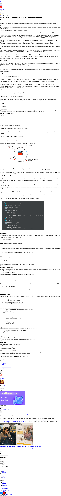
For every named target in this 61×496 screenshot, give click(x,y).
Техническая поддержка (8, 494)
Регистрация (4, 472)
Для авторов (3, 482)
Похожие (7, 455)
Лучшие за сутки (3, 455)
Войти (3, 471)
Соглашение (3, 484)
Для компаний (4, 483)
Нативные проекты (4, 489)
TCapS (1, 15)
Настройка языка (3, 494)
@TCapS (5, 385)
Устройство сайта (4, 481)
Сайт (1, 379)
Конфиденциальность (5, 485)
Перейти (2, 407)
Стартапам (3, 491)
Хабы (3, 476)
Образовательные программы (6, 490)
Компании (3, 477)
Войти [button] (1, 5)
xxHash (52, 110)
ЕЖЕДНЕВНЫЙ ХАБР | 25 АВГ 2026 (5, 409)
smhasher (38, 100)
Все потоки (3, 0)
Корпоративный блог (5, 488)
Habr (5, 495)
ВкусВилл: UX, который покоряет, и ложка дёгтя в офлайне (15, 421)
